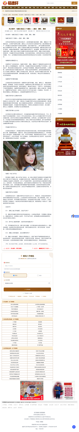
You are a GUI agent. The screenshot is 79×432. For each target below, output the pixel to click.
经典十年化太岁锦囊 (40, 351)
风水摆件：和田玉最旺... (16, 248)
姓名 (19, 7)
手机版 (37, 421)
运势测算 (40, 331)
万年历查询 (40, 328)
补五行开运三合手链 (14, 364)
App (75, 7)
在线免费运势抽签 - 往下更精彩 (11, 319)
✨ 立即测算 (27, 289)
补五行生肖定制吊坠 (40, 364)
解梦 (26, 7)
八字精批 (10, 404)
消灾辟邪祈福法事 (14, 362)
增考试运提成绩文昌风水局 (40, 367)
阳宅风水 (20, 407)
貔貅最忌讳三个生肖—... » (45, 248)
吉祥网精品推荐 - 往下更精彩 (11, 348)
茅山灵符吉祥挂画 (40, 353)
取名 (72, 7)
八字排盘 (14, 342)
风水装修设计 (44, 23)
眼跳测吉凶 (40, 338)
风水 (11, 7)
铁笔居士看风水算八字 (40, 316)
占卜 (15, 7)
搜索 (74, 3)
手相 (34, 7)
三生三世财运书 (40, 335)
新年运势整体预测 (14, 304)
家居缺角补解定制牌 (40, 369)
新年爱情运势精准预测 (40, 304)
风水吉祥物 (15, 14)
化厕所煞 (53, 23)
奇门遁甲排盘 (40, 345)
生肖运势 (51, 404)
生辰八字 (57, 404)
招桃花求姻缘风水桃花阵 (14, 378)
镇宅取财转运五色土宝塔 (40, 374)
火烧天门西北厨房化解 (40, 358)
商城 (60, 7)
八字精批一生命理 (40, 306)
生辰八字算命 (63, 404)
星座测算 (40, 321)
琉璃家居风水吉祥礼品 (40, 355)
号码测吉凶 (14, 333)
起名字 (15, 407)
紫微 (30, 7)
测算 (53, 7)
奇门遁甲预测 (33, 404)
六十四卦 (14, 331)
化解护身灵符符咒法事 (14, 358)
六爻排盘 (40, 342)
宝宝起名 (40, 404)
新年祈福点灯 (14, 316)
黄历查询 (40, 326)
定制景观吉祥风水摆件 (14, 353)
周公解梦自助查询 (14, 340)
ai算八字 (11, 23)
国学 (49, 7)
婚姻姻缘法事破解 (40, 362)
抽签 (45, 7)
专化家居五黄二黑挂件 (14, 367)
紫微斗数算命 (71, 404)
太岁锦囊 (27, 404)
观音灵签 (4, 407)
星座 (22, 7)
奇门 (41, 7)
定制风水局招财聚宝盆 (40, 360)
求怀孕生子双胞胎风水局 (14, 374)
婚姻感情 (19, 296)
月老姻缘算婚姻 (40, 313)
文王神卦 (14, 328)
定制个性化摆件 (70, 23)
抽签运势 (14, 324)
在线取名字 (19, 23)
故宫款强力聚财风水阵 (40, 371)
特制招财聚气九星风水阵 (14, 371)
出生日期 (7, 280)
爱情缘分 (38, 296)
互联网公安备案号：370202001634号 (48, 426)
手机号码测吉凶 (14, 309)
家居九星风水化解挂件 (14, 351)
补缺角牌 (36, 23)
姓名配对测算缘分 (14, 311)
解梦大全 (10, 407)
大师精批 (44, 296)
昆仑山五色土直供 (14, 360)
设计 (56, 7)
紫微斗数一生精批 (40, 311)
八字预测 (14, 321)
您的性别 (7, 272)
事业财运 (26, 296)
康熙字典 (14, 326)
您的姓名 (7, 262)
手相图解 (45, 404)
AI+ (68, 7)
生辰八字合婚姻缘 (14, 306)
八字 (7, 7)
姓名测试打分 (40, 333)
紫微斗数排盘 (14, 345)
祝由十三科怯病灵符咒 (14, 355)
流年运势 (32, 296)
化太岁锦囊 (61, 23)
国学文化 (21, 404)
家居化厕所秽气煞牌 (14, 369)
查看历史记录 (12, 296)
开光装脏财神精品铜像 (14, 376)
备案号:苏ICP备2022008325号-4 (30, 426)
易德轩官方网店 (40, 378)
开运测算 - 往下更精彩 (9, 301)
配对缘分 (40, 324)
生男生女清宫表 (14, 338)
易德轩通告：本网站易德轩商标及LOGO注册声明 (17, 11)
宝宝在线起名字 (40, 309)
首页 (4, 7)
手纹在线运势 (14, 335)
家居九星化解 (27, 23)
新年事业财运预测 (14, 313)
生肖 (38, 7)
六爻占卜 (16, 404)
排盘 (64, 7)
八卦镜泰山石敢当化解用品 (40, 376)
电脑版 (41, 421)
